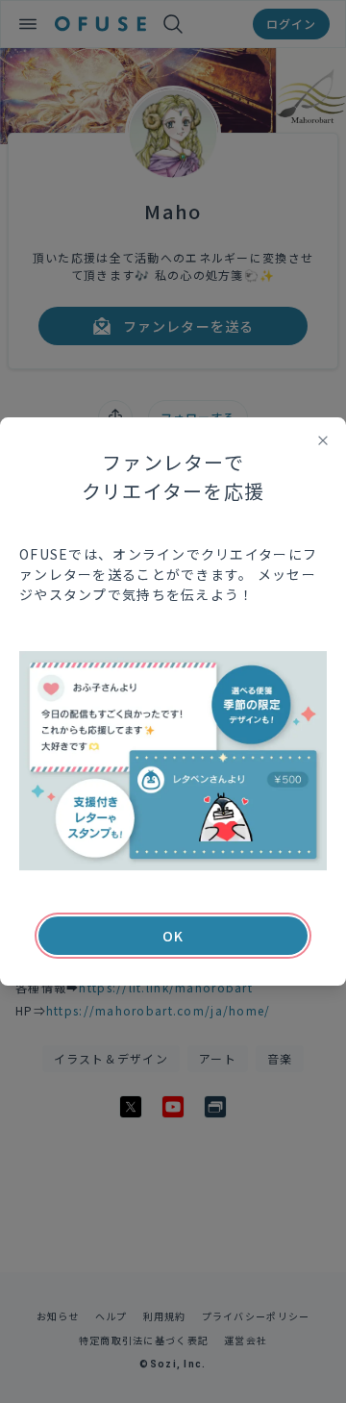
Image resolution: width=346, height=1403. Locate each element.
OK (173, 935)
